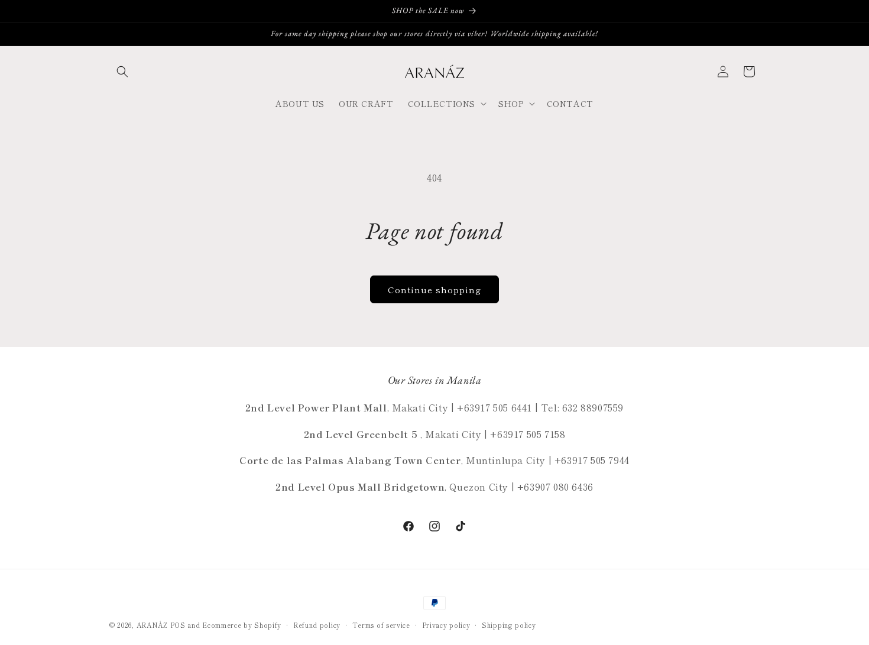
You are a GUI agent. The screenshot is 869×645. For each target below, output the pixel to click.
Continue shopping (434, 289)
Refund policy (317, 625)
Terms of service (381, 625)
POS (178, 625)
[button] (122, 72)
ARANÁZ (152, 625)
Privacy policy (446, 625)
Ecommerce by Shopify (241, 625)
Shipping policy (509, 625)
